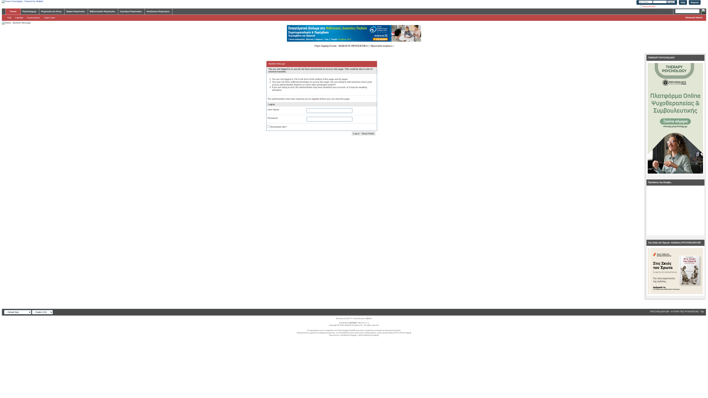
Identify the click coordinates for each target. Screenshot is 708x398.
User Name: (274, 109)
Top (702, 311)
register (315, 99)
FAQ (9, 18)
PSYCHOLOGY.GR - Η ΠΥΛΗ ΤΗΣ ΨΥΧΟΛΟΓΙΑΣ (674, 311)
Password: (273, 118)
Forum (13, 11)
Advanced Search (694, 17)
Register (695, 2)
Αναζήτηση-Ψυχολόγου (158, 11)
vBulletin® (353, 323)
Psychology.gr (29, 11)
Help (683, 2)
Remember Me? (649, 7)
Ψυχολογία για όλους (51, 11)
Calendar (19, 18)
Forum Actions (33, 18)
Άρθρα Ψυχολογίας (75, 11)
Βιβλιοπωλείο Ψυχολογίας (102, 11)
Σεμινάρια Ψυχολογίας (131, 11)
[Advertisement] (675, 211)
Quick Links (49, 18)
